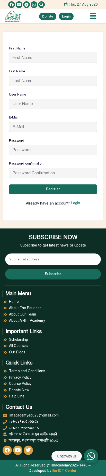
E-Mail (13, 117)
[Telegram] (26, 4)
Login (75, 203)
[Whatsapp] (34, 4)
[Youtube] (19, 4)
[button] (41, 4)
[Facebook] (11, 4)
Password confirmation (26, 164)
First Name (17, 48)
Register (53, 189)
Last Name (17, 71)
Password (16, 141)
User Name (17, 94)
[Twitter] (28, 450)
